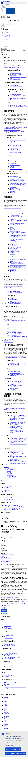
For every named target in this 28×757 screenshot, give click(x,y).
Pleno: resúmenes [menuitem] (14, 149)
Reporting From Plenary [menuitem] (12, 329)
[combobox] (25, 50)
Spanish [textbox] (25, 50)
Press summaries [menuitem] (10, 327)
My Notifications (11, 469)
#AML (22, 601)
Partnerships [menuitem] (12, 191)
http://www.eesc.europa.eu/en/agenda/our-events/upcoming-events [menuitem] (13, 286)
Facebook (7, 35)
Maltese (5, 718)
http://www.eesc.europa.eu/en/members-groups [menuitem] (15, 357)
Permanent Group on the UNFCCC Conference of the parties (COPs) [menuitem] (18, 462)
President (6, 340)
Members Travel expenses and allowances (13, 655)
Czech (5, 698)
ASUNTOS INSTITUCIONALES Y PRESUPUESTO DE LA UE (12, 509)
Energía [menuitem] (11, 227)
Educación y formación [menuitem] (15, 224)
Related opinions (7, 488)
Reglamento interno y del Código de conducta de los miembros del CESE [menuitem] (18, 106)
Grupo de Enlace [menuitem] (14, 452)
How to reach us (7, 626)
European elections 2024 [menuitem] (15, 177)
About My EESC (11, 468)
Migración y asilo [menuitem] (14, 244)
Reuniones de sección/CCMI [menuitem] (13, 291)
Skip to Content (8, 24)
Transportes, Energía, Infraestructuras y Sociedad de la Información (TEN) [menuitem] (18, 421)
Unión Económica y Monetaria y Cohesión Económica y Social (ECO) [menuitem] (18, 416)
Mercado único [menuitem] (13, 248)
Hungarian (6, 713)
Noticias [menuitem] (8, 324)
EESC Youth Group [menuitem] (14, 460)
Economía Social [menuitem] (14, 388)
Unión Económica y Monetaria (11, 505)
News (5, 491)
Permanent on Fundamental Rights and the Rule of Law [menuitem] (18, 457)
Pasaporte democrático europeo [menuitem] (17, 180)
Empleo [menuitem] (11, 225)
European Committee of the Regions (9, 560)
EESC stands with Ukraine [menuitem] (16, 189)
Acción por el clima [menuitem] (14, 215)
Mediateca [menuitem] (10, 339)
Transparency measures (9, 651)
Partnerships (6, 676)
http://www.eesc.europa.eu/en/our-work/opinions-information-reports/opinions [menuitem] (15, 128)
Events (5, 520)
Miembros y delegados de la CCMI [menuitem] (18, 363)
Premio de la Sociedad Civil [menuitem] (16, 179)
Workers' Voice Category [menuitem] (15, 381)
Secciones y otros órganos (10, 390)
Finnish (5, 708)
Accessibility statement (9, 658)
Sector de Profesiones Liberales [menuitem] (17, 386)
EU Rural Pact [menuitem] (13, 271)
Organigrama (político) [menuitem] (15, 79)
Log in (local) (10, 475)
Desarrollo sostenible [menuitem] (14, 251)
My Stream (9, 472)
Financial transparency (9, 654)
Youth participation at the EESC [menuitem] (17, 267)
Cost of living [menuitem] (13, 270)
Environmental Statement (9, 645)
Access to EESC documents (10, 653)
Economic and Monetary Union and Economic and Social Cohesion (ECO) (15, 498)
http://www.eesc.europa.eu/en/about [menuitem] (12, 67)
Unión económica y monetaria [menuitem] (17, 223)
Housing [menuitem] (12, 237)
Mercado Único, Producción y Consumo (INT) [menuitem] (17, 418)
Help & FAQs (10, 473)
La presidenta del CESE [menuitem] (15, 73)
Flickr (6, 39)
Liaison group (7, 684)
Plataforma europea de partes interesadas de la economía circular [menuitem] (18, 264)
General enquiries (8, 628)
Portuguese (6, 722)
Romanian (6, 724)
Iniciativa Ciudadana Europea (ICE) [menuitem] (18, 183)
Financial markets (5, 557)
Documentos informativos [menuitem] (16, 144)
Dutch (5, 720)
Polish (5, 721)
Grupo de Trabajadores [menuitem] (15, 373)
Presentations (7, 490)
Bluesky (7, 38)
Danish (5, 700)
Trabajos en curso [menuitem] (14, 148)
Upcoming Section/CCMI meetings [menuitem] (15, 292)
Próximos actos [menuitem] (13, 299)
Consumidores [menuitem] (13, 219)
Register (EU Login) (11, 477)
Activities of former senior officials (12, 657)
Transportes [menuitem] (12, 254)
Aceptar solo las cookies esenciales (15, 753)
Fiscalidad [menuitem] (12, 252)
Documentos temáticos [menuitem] (15, 165)
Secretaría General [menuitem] (14, 85)
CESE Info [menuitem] (9, 328)
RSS (5, 666)
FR (4, 541)
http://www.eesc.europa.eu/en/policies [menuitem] (12, 208)
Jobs (5, 672)
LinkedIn (7, 32)
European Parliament (5, 561)
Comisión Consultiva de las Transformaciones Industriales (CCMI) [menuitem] (17, 431)
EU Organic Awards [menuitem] (14, 188)
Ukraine (5, 464)
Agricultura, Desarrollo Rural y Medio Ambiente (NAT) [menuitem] (17, 427)
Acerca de (6, 54)
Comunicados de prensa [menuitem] (12, 325)
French (5, 709)
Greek (5, 702)
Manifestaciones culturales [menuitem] (16, 302)
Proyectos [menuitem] (12, 167)
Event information (8, 486)
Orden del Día (7, 517)
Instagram (7, 33)
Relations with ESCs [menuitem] (14, 192)
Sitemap (5, 664)
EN (4, 540)
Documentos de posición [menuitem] (15, 145)
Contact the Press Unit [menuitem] (12, 335)
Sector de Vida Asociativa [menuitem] (16, 385)
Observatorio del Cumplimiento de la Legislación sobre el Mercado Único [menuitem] (18, 439)
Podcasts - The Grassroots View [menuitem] (14, 332)
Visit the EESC (7, 627)
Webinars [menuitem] (12, 298)
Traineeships (6, 674)
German (5, 701)
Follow (2, 608)
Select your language (5, 50)
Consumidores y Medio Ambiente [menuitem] (17, 382)
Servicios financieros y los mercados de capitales (15, 506)
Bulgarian (6, 697)
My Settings (9, 471)
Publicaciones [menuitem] (13, 163)
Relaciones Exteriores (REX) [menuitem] (16, 428)
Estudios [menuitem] (12, 166)
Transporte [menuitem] (12, 389)
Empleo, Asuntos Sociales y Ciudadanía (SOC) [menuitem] (16, 424)
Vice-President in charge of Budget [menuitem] (18, 77)
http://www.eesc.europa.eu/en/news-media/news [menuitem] (15, 317)
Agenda (5, 273)
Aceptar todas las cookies (13, 749)
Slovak (5, 725)
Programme (6, 487)
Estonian (6, 706)
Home (5, 515)
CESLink (6, 685)
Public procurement (8, 675)
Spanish (5, 705)
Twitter (6, 36)
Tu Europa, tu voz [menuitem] (14, 181)
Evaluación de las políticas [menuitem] (16, 169)
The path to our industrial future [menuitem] (17, 184)
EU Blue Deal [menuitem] (13, 269)
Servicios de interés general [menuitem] (16, 247)
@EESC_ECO (6, 605)
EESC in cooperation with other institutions (14, 683)
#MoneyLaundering (17, 603)
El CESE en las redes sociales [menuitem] (14, 333)
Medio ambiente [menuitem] (13, 229)
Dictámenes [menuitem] (12, 142)
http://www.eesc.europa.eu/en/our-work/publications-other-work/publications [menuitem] (14, 130)
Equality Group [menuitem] (13, 459)
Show (2, 619)
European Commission (6, 558)
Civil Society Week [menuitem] (14, 176)
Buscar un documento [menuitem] (15, 158)
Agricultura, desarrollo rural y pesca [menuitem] (18, 213)
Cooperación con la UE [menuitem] (15, 94)
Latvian (5, 717)
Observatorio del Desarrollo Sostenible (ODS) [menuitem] (16, 442)
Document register (9, 635)
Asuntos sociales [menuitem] (13, 250)
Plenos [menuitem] (8, 289)
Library (5, 636)
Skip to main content (5, 1)
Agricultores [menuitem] (12, 384)
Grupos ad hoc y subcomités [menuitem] (16, 451)
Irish (5, 710)
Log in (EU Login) (11, 476)
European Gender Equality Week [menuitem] (17, 266)
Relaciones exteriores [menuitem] (15, 231)
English (5, 704)
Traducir (4, 610)
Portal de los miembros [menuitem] (15, 366)
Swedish (6, 728)
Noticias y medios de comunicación (12, 303)
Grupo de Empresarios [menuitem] (15, 371)
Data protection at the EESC (10, 644)
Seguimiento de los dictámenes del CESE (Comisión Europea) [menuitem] (18, 151)
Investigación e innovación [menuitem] (16, 246)
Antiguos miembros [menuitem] (14, 364)
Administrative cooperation (7, 554)
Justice (2, 556)
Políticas (6, 193)
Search (2, 25)
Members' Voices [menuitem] (11, 331)
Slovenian (6, 726)
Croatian (6, 712)
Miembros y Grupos (8, 342)
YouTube (6, 46)
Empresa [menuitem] (12, 228)
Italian (5, 714)
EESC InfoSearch (9, 638)
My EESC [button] (6, 467)
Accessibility (4, 48)
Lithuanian (6, 716)
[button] (5, 613)
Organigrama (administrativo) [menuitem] (16, 86)
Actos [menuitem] (11, 301)
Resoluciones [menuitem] (13, 146)
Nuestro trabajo (7, 108)
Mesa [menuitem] (11, 78)
